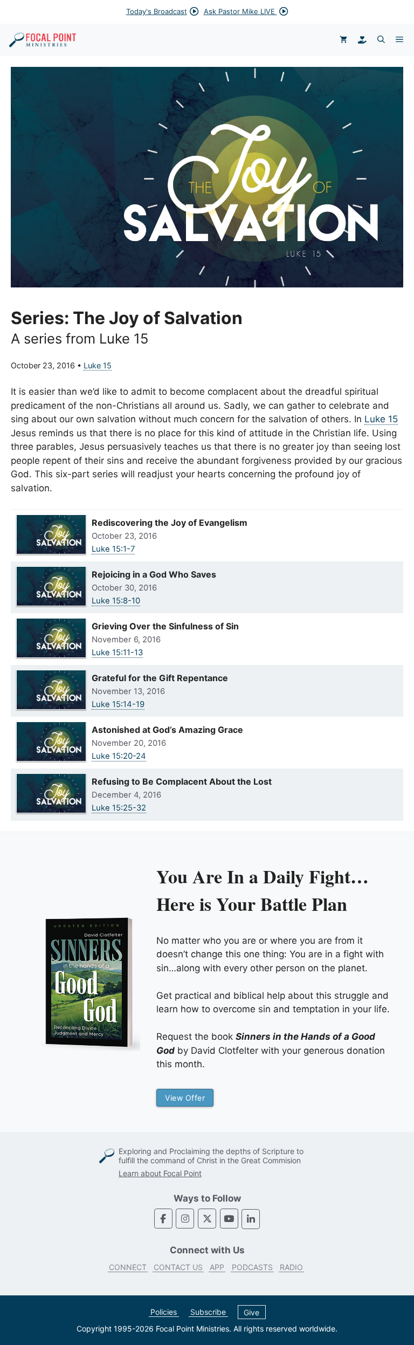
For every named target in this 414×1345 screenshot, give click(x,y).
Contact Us (178, 1267)
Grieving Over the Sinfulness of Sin (165, 626)
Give (251, 1311)
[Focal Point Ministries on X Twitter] (207, 1219)
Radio (291, 1267)
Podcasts (252, 1267)
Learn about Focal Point (160, 1173)
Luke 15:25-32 (119, 808)
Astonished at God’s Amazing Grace (167, 729)
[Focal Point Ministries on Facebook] (163, 1219)
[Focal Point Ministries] (42, 40)
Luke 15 (98, 365)
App (217, 1267)
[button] (381, 40)
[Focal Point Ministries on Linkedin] (251, 1219)
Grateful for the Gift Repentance (160, 677)
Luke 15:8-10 (116, 601)
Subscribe (208, 1311)
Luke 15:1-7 (113, 549)
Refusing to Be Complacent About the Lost (182, 781)
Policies (163, 1311)
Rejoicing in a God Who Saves (154, 574)
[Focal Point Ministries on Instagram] (185, 1219)
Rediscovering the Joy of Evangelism (169, 522)
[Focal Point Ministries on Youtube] (229, 1219)
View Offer (185, 1097)
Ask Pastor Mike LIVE (240, 11)
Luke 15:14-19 (118, 704)
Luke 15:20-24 (119, 756)
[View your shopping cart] (343, 40)
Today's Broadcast (156, 11)
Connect (128, 1267)
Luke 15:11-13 (117, 652)
